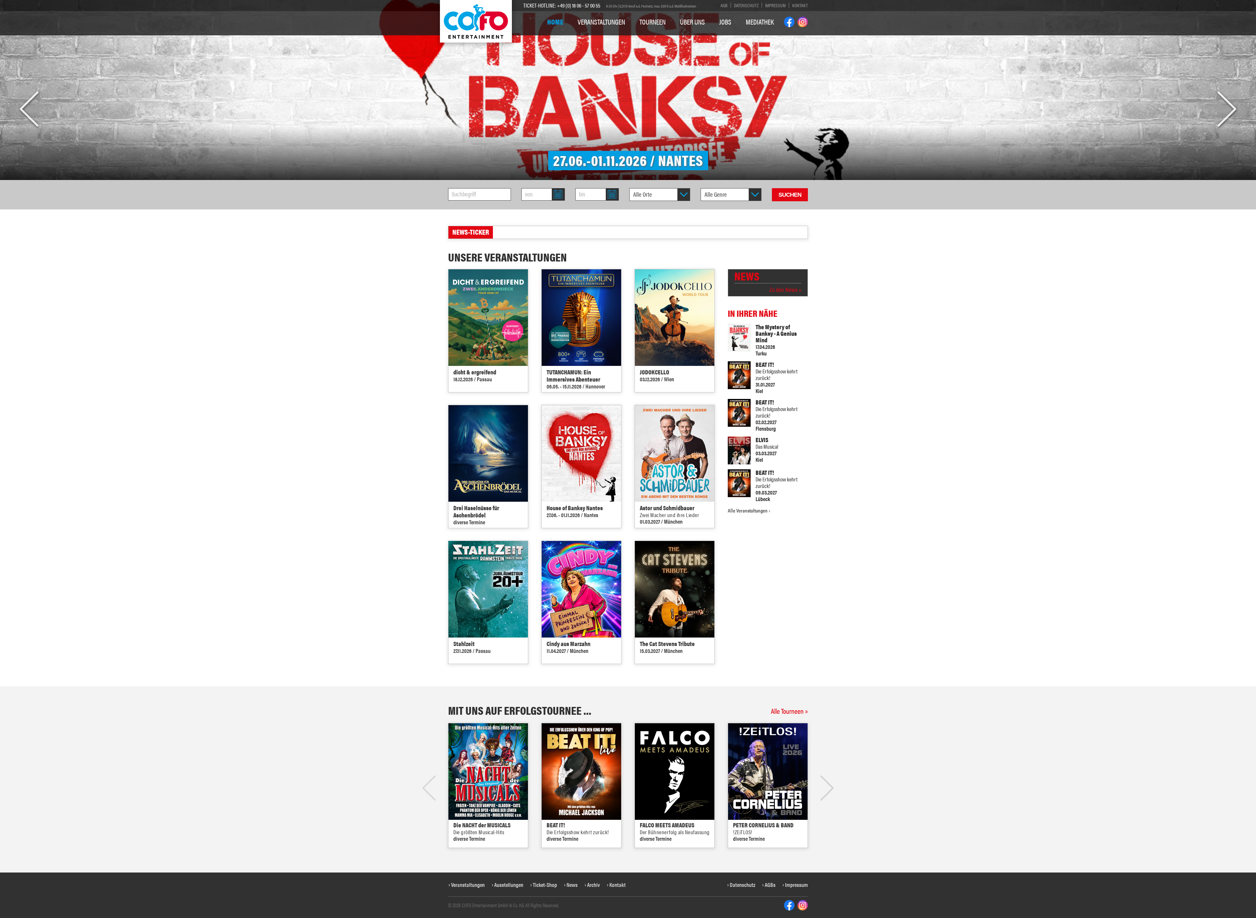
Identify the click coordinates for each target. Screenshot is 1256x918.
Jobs (725, 22)
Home (555, 22)
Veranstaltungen (601, 22)
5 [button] (643, 859)
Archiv (593, 884)
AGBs (770, 884)
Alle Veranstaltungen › (749, 510)
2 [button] (620, 859)
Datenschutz (746, 5)
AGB (724, 5)
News (572, 884)
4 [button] (635, 859)
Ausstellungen (508, 884)
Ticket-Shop (545, 884)
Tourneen (652, 22)
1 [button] (613, 859)
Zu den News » (785, 289)
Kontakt (800, 5)
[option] (628, 90)
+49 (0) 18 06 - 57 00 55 (578, 5)
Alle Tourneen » (789, 711)
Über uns (692, 22)
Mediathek (760, 22)
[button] (29, 109)
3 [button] (628, 859)
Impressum (775, 5)
